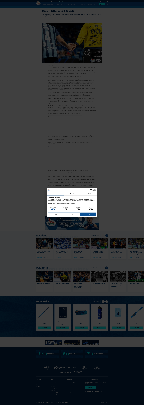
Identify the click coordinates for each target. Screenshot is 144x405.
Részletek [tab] (72, 193)
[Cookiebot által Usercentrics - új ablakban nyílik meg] (91, 190)
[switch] (65, 209)
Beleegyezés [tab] (55, 193)
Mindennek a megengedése (88, 214)
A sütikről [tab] (89, 193)
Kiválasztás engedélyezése (72, 214)
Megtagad (56, 214)
